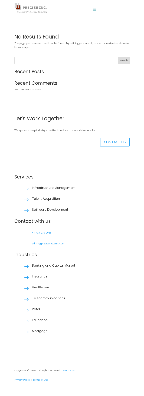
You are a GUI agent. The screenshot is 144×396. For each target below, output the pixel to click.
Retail (36, 309)
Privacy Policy (22, 379)
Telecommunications (48, 298)
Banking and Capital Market (53, 265)
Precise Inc (69, 370)
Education (40, 320)
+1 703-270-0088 (41, 232)
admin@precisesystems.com (48, 243)
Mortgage (39, 331)
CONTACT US (115, 142)
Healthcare (40, 287)
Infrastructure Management (54, 188)
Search (124, 60)
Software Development (50, 209)
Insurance (39, 276)
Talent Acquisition (46, 198)
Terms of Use (40, 379)
